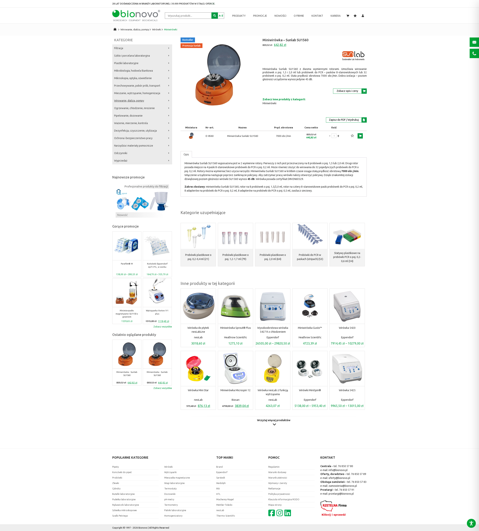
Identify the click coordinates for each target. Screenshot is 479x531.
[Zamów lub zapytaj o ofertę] (360, 136)
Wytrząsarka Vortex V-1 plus (127, 312)
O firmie (299, 15)
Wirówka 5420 (347, 327)
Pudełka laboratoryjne (124, 499)
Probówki (117, 477)
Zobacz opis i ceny (347, 90)
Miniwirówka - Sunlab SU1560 (157, 265)
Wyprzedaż (120, 160)
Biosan (236, 399)
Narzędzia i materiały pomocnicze (133, 145)
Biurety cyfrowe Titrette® (157, 312)
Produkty (239, 15)
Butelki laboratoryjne (123, 494)
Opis (186, 154)
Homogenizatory (173, 516)
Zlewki (115, 483)
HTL (218, 494)
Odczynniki (120, 153)
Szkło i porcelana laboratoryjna (132, 55)
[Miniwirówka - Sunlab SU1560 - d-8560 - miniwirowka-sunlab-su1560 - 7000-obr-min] (191, 138)
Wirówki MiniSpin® (310, 390)
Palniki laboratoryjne (175, 510)
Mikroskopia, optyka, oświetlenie (133, 78)
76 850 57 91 (346, 489)
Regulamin (274, 467)
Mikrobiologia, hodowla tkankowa (133, 70)
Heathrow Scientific (235, 337)
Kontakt (317, 15)
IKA (218, 488)
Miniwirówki (170, 29)
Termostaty (170, 488)
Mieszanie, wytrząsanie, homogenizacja (137, 93)
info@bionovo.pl (338, 470)
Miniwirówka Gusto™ (310, 327)
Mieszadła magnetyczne (177, 477)
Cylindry (116, 488)
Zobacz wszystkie (162, 326)
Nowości (280, 15)
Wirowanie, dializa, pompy (134, 29)
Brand (219, 467)
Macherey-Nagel (225, 499)
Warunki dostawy (277, 472)
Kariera (336, 15)
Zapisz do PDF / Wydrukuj (344, 119)
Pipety (115, 467)
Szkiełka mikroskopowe (124, 510)
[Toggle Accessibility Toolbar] (471, 523)
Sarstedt (220, 477)
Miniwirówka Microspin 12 (235, 390)
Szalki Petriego (120, 516)
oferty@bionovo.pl (339, 477)
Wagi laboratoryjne (174, 483)
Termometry (171, 505)
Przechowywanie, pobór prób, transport (137, 85)
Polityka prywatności (279, 494)
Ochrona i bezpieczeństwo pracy (133, 138)
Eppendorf (273, 337)
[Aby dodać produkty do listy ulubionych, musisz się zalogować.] (352, 136)
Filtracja (118, 48)
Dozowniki (170, 494)
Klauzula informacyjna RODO (283, 499)
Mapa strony (275, 505)
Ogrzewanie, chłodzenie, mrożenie (134, 108)
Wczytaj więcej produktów (273, 420)
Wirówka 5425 (347, 390)
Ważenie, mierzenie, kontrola (131, 123)
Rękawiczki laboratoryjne (125, 505)
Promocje (260, 15)
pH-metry (169, 499)
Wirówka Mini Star (198, 390)
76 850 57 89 (358, 474)
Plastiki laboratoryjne (126, 63)
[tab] (186, 154)
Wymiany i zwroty (277, 483)
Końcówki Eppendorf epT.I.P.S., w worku (127, 265)
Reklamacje (274, 488)
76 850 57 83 (359, 481)
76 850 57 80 (345, 466)
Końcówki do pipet (122, 472)
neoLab (198, 337)
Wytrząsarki (170, 472)
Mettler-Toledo (224, 505)
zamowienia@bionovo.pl (343, 485)
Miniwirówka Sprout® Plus (235, 327)
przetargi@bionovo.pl (341, 493)
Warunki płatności (277, 477)
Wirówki (156, 29)
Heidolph (221, 483)
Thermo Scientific (225, 516)
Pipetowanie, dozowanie (128, 115)
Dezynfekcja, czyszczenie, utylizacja (135, 130)
